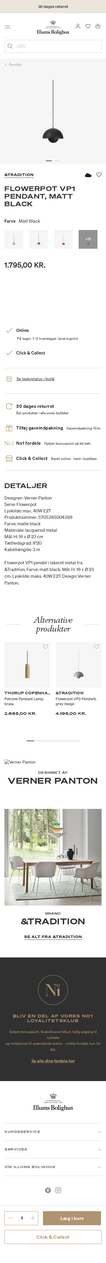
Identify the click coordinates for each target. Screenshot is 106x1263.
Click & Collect (53, 1237)
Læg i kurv (72, 1218)
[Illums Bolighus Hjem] (53, 27)
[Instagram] (58, 1190)
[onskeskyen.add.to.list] (88, 175)
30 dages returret (53, 6)
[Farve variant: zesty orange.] (63, 239)
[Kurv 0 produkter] (97, 25)
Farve (22, 221)
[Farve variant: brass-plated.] (13, 239)
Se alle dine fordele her (53, 1060)
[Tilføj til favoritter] (45, 647)
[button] (49, 161)
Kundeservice (22, 1131)
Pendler (15, 64)
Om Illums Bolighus (30, 1167)
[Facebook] (48, 1190)
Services (16, 1149)
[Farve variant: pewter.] (38, 239)
